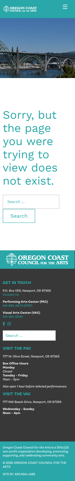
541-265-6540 (13, 317)
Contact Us (11, 295)
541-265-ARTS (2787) (17, 306)
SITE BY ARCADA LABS (19, 474)
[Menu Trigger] (67, 9)
